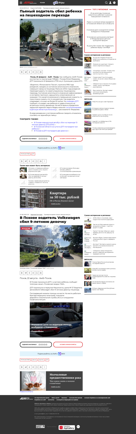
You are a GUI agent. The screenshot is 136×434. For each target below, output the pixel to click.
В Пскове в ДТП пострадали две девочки (51, 131)
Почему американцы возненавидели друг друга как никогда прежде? (103, 128)
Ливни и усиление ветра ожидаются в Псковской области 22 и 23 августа (100, 23)
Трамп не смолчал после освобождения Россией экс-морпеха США (103, 277)
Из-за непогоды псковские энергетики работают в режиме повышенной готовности (100, 14)
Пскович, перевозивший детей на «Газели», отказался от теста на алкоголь (38, 182)
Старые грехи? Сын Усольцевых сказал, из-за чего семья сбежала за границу (104, 79)
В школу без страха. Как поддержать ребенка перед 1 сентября (100, 46)
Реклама (64, 398)
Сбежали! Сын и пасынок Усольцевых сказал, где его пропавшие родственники (104, 85)
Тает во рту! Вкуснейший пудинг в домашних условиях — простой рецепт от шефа (103, 226)
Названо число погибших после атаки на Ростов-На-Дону (102, 115)
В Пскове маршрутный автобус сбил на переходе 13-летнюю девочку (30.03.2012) (38, 176)
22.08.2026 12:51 (24, 214)
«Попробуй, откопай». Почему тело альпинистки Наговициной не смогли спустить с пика (104, 72)
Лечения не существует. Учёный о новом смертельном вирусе (103, 64)
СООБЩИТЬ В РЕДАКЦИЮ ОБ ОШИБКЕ (67, 400)
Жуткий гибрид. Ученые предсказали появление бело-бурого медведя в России (104, 239)
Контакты (51, 400)
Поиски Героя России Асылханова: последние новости (103, 262)
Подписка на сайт (40, 400)
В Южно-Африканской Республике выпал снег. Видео (103, 289)
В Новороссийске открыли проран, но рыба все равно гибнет (103, 109)
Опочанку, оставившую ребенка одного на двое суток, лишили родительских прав (38, 169)
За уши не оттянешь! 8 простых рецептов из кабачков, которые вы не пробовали (104, 59)
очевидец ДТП (73, 101)
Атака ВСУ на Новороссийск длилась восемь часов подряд (104, 269)
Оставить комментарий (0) (68, 138)
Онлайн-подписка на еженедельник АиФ (97, 398)
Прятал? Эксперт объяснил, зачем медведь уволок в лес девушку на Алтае (103, 232)
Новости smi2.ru (26, 209)
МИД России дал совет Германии (102, 101)
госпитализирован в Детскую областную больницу (55, 108)
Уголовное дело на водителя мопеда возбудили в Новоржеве (100, 30)
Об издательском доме (41, 398)
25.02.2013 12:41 (24, 8)
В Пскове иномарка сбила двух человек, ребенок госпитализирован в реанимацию (70, 169)
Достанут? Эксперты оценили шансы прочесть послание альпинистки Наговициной (104, 245)
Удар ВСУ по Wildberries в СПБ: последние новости (102, 122)
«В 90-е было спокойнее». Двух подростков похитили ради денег (103, 218)
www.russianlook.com (30, 67)
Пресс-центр (55, 398)
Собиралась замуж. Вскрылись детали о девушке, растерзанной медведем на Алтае (103, 252)
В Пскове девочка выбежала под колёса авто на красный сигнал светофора (70, 176)
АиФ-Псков (50, 268)
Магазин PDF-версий (75, 398)
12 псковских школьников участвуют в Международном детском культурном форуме (100, 38)
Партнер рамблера (51, 426)
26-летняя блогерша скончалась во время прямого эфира (103, 282)
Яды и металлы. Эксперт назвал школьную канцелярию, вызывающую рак (103, 92)
